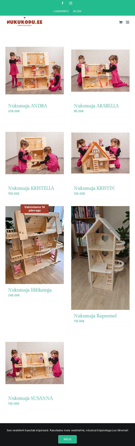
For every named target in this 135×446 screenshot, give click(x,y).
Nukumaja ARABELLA (96, 106)
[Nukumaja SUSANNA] (34, 363)
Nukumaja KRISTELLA (31, 188)
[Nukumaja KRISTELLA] (34, 153)
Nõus (68, 439)
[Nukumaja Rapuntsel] (100, 258)
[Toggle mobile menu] (128, 22)
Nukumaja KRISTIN (94, 188)
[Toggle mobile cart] (121, 22)
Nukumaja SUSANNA (30, 398)
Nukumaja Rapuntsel (95, 316)
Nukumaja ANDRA (27, 106)
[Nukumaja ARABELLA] (100, 70)
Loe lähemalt (120, 430)
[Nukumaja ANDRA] (34, 70)
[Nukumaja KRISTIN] (100, 153)
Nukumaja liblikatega (30, 290)
